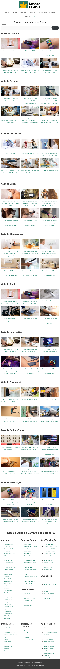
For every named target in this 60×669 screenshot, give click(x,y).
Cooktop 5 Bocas (8, 602)
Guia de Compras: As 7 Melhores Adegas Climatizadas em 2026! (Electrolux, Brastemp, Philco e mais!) (49, 101)
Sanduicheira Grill (8, 560)
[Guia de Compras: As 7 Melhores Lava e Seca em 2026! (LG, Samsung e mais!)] (30, 163)
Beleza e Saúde (32, 12)
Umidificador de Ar (48, 569)
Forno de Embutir (8, 599)
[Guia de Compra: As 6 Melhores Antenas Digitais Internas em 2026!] (10, 440)
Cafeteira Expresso (8, 569)
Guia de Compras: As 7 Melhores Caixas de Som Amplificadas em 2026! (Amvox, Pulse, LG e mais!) (50, 471)
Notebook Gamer (8, 627)
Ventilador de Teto (48, 558)
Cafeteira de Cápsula (9, 572)
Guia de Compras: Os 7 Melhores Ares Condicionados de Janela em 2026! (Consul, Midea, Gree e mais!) (10, 273)
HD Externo (6, 648)
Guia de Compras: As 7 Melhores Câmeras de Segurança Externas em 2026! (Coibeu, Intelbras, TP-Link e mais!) (30, 471)
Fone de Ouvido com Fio (49, 648)
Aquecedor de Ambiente (49, 565)
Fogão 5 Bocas (7, 611)
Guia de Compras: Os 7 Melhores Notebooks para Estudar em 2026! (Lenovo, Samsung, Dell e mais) (30, 352)
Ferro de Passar (47, 586)
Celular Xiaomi (27, 637)
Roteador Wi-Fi (7, 639)
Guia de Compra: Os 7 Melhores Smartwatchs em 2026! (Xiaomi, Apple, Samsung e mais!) (49, 53)
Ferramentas (28, 16)
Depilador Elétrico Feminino (30, 558)
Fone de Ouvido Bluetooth (49, 646)
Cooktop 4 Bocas (8, 604)
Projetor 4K (46, 630)
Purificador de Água (8, 544)
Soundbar (46, 637)
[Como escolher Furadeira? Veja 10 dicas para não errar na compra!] (10, 411)
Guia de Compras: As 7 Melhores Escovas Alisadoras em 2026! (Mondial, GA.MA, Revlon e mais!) (10, 223)
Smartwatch (26, 630)
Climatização (23, 12)
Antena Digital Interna (48, 639)
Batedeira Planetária (8, 581)
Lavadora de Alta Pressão (29, 598)
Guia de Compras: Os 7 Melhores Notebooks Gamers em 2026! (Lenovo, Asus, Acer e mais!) (49, 371)
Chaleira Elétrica (7, 576)
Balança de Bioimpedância (30, 583)
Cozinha (7, 12)
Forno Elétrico (7, 595)
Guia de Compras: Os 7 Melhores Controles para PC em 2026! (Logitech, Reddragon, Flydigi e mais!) (10, 371)
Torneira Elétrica (8, 578)
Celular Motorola (27, 632)
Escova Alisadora (27, 551)
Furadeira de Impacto (29, 596)
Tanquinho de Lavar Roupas (50, 584)
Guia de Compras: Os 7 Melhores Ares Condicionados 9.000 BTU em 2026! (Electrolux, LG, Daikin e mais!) (49, 254)
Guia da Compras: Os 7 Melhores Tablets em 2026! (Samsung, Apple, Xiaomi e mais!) (30, 502)
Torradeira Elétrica (8, 565)
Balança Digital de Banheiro (30, 581)
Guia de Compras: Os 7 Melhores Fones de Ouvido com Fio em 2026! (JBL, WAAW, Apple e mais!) (10, 471)
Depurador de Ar (8, 613)
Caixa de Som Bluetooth (49, 644)
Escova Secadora (27, 548)
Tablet (5, 650)
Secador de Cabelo (28, 544)
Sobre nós (20, 662)
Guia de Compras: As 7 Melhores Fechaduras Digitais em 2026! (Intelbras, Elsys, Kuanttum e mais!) (10, 402)
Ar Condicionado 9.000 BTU (50, 548)
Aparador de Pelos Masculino (30, 569)
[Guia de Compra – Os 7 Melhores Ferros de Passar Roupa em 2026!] (30, 63)
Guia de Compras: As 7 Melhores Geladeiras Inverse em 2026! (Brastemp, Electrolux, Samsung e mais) (30, 101)
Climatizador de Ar (48, 567)
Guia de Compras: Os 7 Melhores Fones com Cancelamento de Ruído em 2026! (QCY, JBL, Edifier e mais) (30, 450)
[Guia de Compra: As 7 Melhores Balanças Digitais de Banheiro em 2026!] (10, 43)
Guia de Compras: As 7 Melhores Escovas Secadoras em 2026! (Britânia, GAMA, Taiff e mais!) (49, 223)
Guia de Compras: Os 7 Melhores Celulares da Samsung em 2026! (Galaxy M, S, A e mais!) (30, 521)
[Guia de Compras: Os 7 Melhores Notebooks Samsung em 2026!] (49, 342)
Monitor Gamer (7, 644)
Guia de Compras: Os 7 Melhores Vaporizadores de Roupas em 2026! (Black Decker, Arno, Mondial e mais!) (49, 153)
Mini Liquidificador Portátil (10, 553)
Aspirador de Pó (47, 591)
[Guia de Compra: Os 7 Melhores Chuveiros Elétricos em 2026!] (49, 294)
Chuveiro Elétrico (28, 600)
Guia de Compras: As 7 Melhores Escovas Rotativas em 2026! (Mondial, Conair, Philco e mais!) (30, 203)
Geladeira (6, 588)
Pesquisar (3, 24)
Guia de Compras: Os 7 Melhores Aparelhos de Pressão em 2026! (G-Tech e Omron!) (50, 321)
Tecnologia (51, 12)
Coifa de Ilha (7, 618)
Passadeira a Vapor (48, 589)
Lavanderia (14, 12)
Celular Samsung (27, 635)
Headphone (46, 655)
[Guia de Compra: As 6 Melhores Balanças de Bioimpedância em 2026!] (30, 311)
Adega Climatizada (8, 592)
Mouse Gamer (7, 641)
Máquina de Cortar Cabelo (30, 560)
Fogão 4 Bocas (7, 609)
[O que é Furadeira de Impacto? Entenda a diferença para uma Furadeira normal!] (30, 392)
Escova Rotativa (27, 553)
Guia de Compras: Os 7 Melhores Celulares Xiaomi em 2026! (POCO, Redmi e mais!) (49, 502)
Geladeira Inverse (8, 590)
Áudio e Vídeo (42, 12)
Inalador (26, 574)
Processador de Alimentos (10, 548)
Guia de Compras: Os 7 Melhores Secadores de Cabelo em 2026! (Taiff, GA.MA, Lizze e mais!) (30, 223)
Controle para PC (8, 646)
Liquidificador (7, 546)
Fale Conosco (27, 662)
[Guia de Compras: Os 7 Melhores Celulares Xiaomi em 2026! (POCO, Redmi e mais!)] (49, 492)
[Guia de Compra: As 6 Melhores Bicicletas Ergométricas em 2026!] (10, 311)
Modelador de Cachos (29, 555)
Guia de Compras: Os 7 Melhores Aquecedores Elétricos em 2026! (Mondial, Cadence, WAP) (49, 273)
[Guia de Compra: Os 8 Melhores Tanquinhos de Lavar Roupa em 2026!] (30, 144)
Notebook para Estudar (9, 632)
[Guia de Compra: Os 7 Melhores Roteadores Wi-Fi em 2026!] (10, 63)
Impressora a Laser (8, 637)
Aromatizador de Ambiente (50, 572)
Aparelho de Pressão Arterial (30, 576)
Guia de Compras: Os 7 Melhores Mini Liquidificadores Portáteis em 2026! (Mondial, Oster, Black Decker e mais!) (49, 120)
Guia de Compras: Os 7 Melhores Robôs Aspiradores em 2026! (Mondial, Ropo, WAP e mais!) (10, 173)
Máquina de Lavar (48, 579)
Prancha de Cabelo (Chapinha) (30, 546)
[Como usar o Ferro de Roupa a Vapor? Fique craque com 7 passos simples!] (49, 163)
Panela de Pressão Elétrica (10, 567)
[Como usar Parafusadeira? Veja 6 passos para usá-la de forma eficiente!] (30, 411)
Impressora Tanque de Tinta (10, 634)
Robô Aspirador (47, 598)
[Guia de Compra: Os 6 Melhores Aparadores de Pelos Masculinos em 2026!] (10, 194)
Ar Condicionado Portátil (49, 551)
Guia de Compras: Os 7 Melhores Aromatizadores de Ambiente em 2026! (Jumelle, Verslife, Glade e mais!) (30, 254)
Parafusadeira (27, 593)
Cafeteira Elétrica (8, 574)
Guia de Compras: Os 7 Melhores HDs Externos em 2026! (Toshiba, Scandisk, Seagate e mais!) (30, 371)
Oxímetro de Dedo (28, 578)
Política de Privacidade (37, 662)
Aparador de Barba (28, 567)
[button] (34, 16)
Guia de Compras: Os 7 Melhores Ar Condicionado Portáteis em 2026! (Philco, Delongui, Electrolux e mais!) (10, 254)
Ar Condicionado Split (48, 544)
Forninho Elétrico (8, 597)
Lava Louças (7, 585)
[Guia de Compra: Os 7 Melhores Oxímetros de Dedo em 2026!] (30, 43)
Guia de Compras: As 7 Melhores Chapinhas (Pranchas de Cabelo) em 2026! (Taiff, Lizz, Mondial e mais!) (49, 203)
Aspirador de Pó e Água (49, 596)
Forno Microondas (8, 583)
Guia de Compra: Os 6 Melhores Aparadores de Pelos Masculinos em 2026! (10, 203)
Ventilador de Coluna (48, 560)
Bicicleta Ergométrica (28, 585)
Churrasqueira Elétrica (9, 558)
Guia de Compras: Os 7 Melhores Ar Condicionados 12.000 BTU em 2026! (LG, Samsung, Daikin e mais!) (30, 273)
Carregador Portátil (28, 639)
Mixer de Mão (7, 551)
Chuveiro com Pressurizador (30, 603)
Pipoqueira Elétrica (8, 562)
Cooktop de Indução (8, 606)
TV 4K (45, 627)
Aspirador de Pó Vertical (49, 593)
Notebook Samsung (8, 630)
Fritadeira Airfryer (8, 555)
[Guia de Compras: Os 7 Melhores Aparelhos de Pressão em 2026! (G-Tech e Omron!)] (49, 311)
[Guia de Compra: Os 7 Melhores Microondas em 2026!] (49, 63)
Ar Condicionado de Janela (49, 553)
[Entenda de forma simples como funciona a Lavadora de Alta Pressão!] (49, 411)
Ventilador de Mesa (48, 555)
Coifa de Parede (7, 615)
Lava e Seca (46, 582)
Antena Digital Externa (49, 641)
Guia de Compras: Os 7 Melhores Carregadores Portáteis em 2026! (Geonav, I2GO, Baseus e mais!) (10, 521)
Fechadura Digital (28, 605)
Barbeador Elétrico (28, 572)
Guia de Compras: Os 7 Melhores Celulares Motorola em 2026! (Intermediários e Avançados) (49, 521)
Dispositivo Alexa (47, 657)
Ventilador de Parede (48, 562)
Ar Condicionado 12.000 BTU (50, 546)
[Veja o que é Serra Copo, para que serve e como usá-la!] (49, 392)
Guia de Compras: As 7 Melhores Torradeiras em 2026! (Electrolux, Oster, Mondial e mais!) (10, 120)
